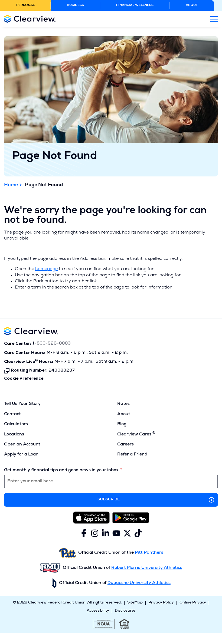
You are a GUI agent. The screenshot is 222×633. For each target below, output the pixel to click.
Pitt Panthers (149, 553)
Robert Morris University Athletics (146, 568)
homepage (46, 269)
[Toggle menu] (214, 18)
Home (11, 185)
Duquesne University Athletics (139, 583)
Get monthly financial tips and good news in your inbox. (61, 470)
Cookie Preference (23, 378)
